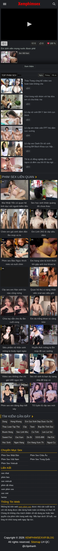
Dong (4, 421)
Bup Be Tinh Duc (45, 427)
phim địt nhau (7, 485)
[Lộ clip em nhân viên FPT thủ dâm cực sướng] (12, 133)
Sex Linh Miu (22, 432)
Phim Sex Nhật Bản (10, 455)
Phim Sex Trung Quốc (40, 459)
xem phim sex (7, 489)
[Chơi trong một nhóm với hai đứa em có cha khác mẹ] (12, 101)
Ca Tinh (35, 432)
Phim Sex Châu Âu (38, 455)
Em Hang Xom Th (36, 442)
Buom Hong (7, 432)
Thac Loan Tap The (11, 427)
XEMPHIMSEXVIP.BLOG (39, 537)
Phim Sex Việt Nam (10, 459)
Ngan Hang (19, 442)
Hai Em (51, 437)
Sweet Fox (7, 437)
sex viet (4, 493)
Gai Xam (19, 437)
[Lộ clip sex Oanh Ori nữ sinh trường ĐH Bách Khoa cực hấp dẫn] (12, 148)
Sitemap (35, 542)
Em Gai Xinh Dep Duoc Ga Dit (38, 421)
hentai (4, 497)
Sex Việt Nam (24, 53)
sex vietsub (6, 481)
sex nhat (5, 473)
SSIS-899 (39, 437)
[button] (29, 24)
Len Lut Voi (47, 432)
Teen (32, 427)
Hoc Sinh (6, 442)
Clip (25, 427)
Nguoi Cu (51, 442)
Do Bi (29, 437)
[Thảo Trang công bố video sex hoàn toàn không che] (12, 86)
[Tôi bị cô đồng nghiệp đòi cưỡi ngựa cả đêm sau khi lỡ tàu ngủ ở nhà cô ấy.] (12, 164)
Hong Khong (16, 421)
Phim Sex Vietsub (9, 463)
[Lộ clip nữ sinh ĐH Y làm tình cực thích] (12, 117)
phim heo (5, 477)
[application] (29, 24)
